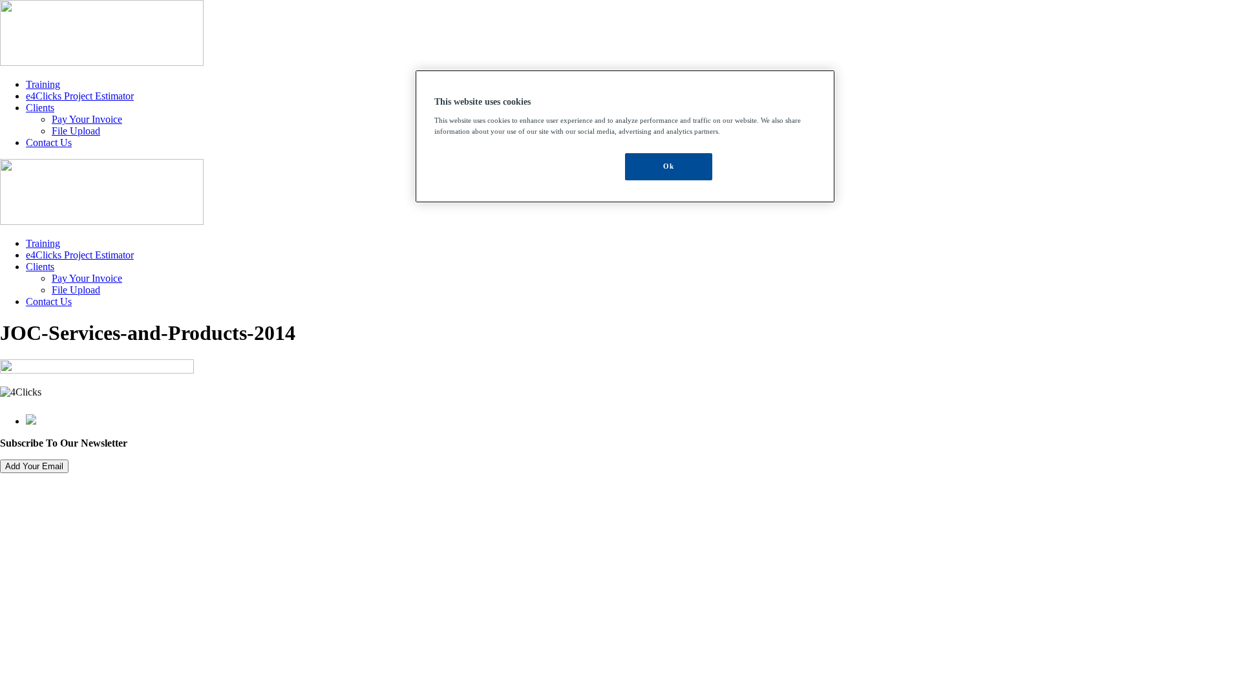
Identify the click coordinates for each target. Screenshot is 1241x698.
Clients (40, 107)
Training (43, 84)
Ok (668, 166)
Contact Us (49, 142)
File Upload (76, 130)
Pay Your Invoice (87, 119)
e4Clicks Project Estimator (80, 95)
